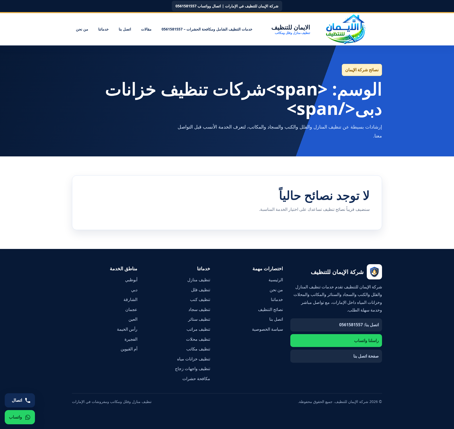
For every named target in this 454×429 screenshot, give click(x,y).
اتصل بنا (125, 29)
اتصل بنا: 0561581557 (359, 325)
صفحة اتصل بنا (366, 356)
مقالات (146, 29)
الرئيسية (276, 280)
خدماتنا (103, 29)
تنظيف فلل (200, 290)
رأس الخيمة (127, 329)
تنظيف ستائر (199, 319)
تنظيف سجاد (199, 309)
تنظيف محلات (198, 339)
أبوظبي (131, 280)
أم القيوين (129, 349)
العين (132, 319)
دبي (134, 290)
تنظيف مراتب (198, 329)
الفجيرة (131, 339)
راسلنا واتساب (366, 340)
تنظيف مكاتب (198, 349)
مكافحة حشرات (196, 378)
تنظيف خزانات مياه (193, 359)
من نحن (82, 29)
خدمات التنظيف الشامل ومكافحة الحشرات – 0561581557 (207, 29)
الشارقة (130, 299)
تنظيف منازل (198, 280)
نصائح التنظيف (270, 309)
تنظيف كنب (200, 299)
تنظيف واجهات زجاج (192, 368)
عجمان (131, 309)
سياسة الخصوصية (267, 329)
